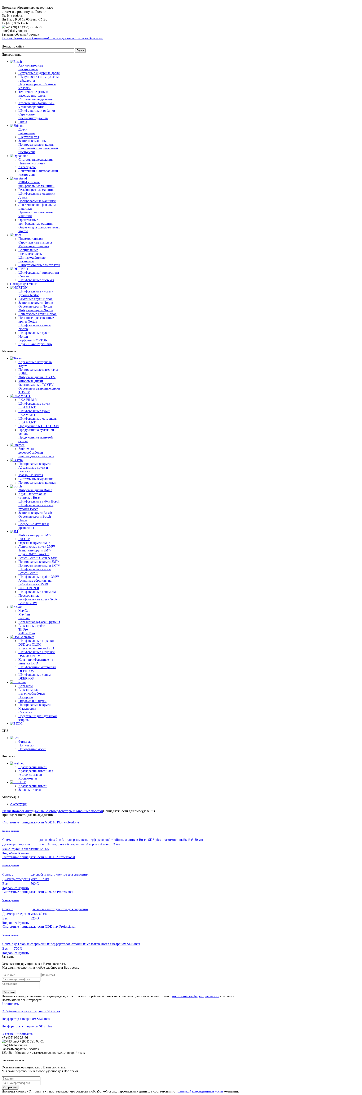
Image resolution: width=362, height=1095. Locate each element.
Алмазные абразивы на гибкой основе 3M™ (35, 582)
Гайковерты (26, 133)
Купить (23, 853)
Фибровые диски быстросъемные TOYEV (36, 382)
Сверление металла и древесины (33, 526)
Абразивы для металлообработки (31, 691)
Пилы (22, 122)
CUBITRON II (28, 588)
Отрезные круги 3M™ (34, 543)
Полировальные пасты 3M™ (39, 565)
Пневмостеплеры (30, 238)
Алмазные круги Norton (35, 299)
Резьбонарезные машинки (37, 189)
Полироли (25, 697)
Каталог (19, 811)
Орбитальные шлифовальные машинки (36, 221)
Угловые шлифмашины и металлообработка (36, 105)
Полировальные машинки (37, 201)
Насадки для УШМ (23, 284)
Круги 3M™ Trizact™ (33, 554)
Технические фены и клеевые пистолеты (33, 93)
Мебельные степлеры (33, 246)
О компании (10, 1034)
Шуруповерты (28, 137)
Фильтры (24, 741)
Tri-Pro (23, 629)
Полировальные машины (36, 144)
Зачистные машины (32, 140)
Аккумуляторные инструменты (30, 67)
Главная (7, 811)
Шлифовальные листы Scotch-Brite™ (34, 571)
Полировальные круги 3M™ (38, 561)
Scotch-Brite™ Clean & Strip (37, 558)
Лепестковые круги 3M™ (36, 546)
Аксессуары (27, 167)
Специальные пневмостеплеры (30, 251)
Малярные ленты (30, 475)
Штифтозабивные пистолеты (39, 265)
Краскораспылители (32, 767)
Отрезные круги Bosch (34, 516)
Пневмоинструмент (32, 163)
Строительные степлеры (35, 242)
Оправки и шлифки (32, 701)
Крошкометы (27, 778)
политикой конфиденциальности (195, 996)
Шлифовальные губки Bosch (38, 501)
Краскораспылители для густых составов (35, 772)
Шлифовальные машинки (36, 193)
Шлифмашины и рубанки (36, 110)
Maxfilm (24, 614)
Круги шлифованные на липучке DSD (35, 661)
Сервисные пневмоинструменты (33, 116)
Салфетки (25, 712)
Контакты (26, 1034)
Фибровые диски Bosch (35, 490)
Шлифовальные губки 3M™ (38, 576)
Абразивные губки (31, 625)
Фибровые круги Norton (35, 310)
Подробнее (10, 853)
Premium (24, 618)
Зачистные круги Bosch (35, 512)
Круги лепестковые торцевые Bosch (32, 495)
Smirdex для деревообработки (30, 450)
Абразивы (25, 686)
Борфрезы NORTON (33, 340)
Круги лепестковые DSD (36, 648)
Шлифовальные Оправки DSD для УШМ (36, 654)
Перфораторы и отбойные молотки (78, 811)
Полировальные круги (34, 463)
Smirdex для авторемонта (36, 456)
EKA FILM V (27, 399)
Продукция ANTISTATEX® (38, 426)
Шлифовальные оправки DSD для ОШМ (36, 642)
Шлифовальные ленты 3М (37, 592)
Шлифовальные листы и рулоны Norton (35, 293)
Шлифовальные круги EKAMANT (34, 405)
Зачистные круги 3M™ (35, 550)
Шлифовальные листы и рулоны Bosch (35, 507)
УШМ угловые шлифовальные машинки (36, 184)
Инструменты (34, 811)
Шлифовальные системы (36, 280)
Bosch (48, 811)
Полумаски (26, 745)
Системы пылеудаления (35, 99)
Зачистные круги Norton (35, 302)
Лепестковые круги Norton (37, 314)
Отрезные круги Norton (35, 306)
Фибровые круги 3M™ (35, 535)
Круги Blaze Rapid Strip (35, 344)
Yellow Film (26, 633)
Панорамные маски (32, 749)
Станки (23, 276)
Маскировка (27, 708)
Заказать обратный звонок (20, 34)
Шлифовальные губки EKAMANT (34, 413)
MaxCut (23, 610)
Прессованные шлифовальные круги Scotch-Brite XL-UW (39, 599)
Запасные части (29, 789)
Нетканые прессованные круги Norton (36, 319)
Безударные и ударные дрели (39, 73)
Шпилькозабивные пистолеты (31, 259)
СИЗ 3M (24, 539)
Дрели (22, 129)
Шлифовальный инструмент (38, 272)
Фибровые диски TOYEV (37, 377)
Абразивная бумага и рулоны (39, 622)
